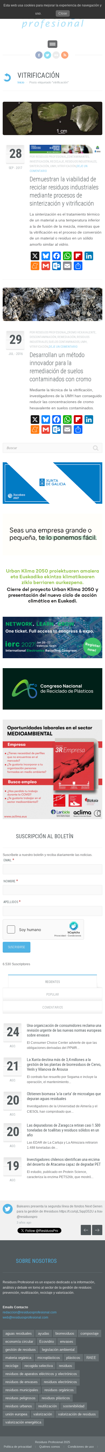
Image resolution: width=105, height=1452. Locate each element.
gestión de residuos (20, 1350)
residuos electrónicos (60, 1382)
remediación (66, 337)
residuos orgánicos (59, 1390)
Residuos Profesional (51, 156)
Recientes (52, 982)
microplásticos (48, 1358)
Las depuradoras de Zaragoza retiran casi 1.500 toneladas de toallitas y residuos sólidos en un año (63, 1130)
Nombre (11, 881)
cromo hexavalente (81, 332)
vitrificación (66, 166)
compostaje (89, 1333)
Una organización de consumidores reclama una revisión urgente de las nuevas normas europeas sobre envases (64, 1030)
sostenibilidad (73, 1406)
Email (9, 860)
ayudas (43, 1333)
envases (66, 1342)
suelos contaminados (64, 342)
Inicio (21, 82)
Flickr (56, 55)
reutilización (47, 1406)
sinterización (39, 166)
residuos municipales (21, 1390)
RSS (64, 55)
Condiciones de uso (81, 1446)
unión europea (16, 1414)
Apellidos (12, 902)
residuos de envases (21, 1382)
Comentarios (52, 1007)
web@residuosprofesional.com (25, 1317)
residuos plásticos (56, 1398)
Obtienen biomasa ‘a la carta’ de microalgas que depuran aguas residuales (64, 1096)
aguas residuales (18, 1333)
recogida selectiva (38, 1366)
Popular (52, 994)
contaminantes (78, 156)
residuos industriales (80, 161)
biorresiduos (64, 1333)
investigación (39, 161)
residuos (65, 1366)
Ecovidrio (46, 1342)
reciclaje (57, 161)
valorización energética (23, 1422)
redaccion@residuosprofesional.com (30, 1312)
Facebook (39, 55)
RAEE (91, 1358)
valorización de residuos (77, 1414)
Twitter (47, 55)
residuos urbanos (18, 1406)
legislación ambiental (58, 1350)
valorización (42, 1414)
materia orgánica (18, 1358)
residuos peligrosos (20, 1398)
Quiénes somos (49, 1446)
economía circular (19, 1342)
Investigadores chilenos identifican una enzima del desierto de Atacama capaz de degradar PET (64, 1162)
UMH (53, 166)
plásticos (73, 1358)
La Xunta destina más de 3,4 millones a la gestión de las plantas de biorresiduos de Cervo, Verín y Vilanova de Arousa (64, 1064)
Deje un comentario (63, 346)
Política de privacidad (18, 1446)
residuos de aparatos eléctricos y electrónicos (41, 1374)
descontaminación (43, 337)
